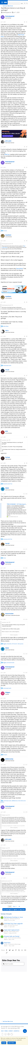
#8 (26, 437)
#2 (26, 146)
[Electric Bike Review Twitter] (11, 1034)
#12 (26, 568)
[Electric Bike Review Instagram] (8, 1034)
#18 (26, 812)
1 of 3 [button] (9, 906)
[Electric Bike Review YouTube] (2, 1034)
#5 (26, 302)
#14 (26, 653)
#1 (26, 22)
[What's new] (25, 3)
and (7, 484)
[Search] (27, 3)
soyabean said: (5, 440)
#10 (26, 493)
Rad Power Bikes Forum (15, 918)
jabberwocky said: (6, 881)
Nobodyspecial (7, 12)
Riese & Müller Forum (14, 931)
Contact (11, 1031)
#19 (26, 845)
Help (2, 1031)
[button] (2, 2)
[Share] (25, 22)
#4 (26, 240)
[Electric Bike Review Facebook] (5, 1034)
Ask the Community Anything (14, 938)
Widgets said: (5, 815)
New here (7, 943)
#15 (26, 672)
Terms (6, 1031)
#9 (26, 463)
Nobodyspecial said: (6, 243)
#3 (26, 167)
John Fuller (6, 931)
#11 (26, 549)
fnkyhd (5, 925)
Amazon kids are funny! (11, 936)
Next (14, 906)
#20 (26, 878)
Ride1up (7, 154)
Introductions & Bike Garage (14, 944)
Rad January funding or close (13, 917)
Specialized (19, 268)
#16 (26, 698)
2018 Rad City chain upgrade (13, 923)
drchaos (6, 944)
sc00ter (5, 938)
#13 (26, 619)
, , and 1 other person (13, 643)
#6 (26, 336)
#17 (26, 764)
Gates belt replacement (11, 930)
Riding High (6, 918)
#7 (26, 375)
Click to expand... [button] (14, 635)
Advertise (16, 1031)
